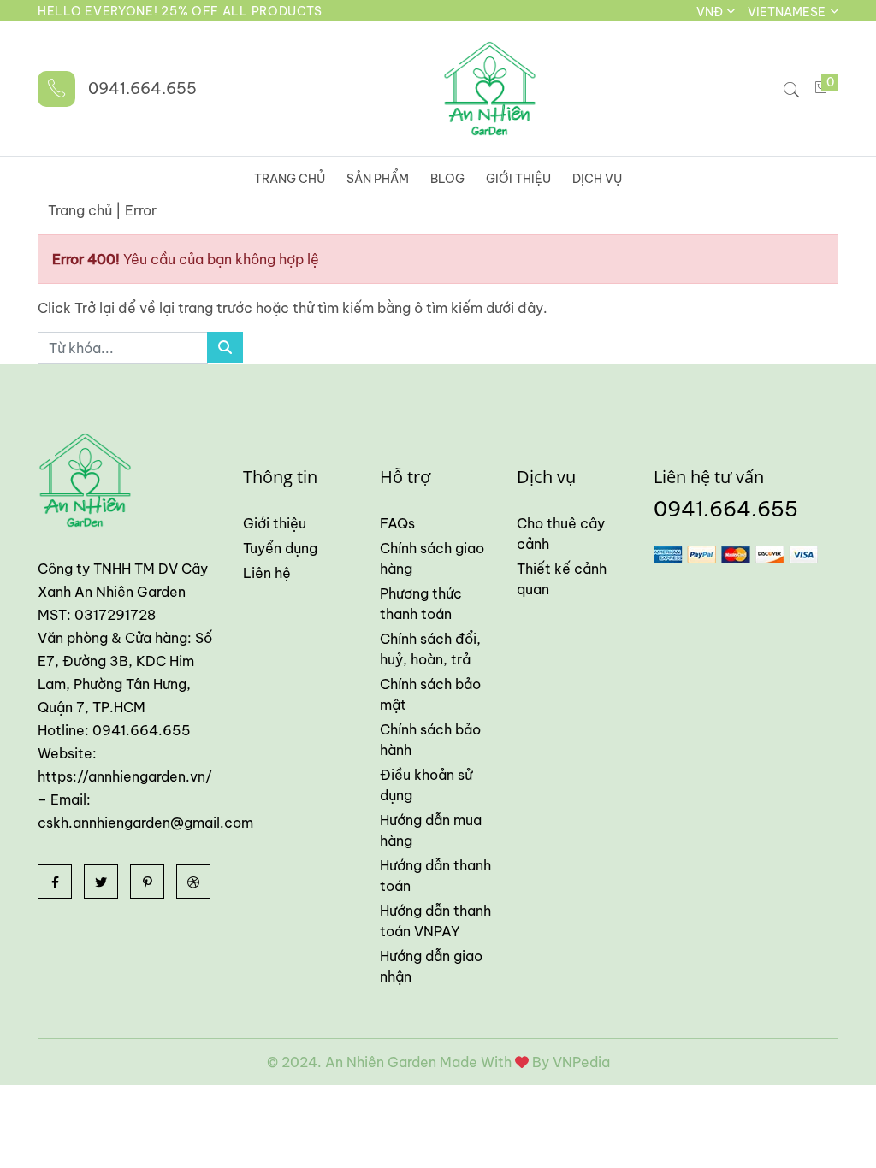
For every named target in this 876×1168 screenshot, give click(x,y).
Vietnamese (788, 12)
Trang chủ (289, 178)
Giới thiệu (518, 178)
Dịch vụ (597, 178)
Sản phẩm (377, 178)
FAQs (397, 523)
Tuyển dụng (280, 548)
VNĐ (710, 12)
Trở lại (96, 307)
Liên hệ (267, 572)
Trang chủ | (84, 210)
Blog (447, 178)
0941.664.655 (142, 88)
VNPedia (581, 1062)
